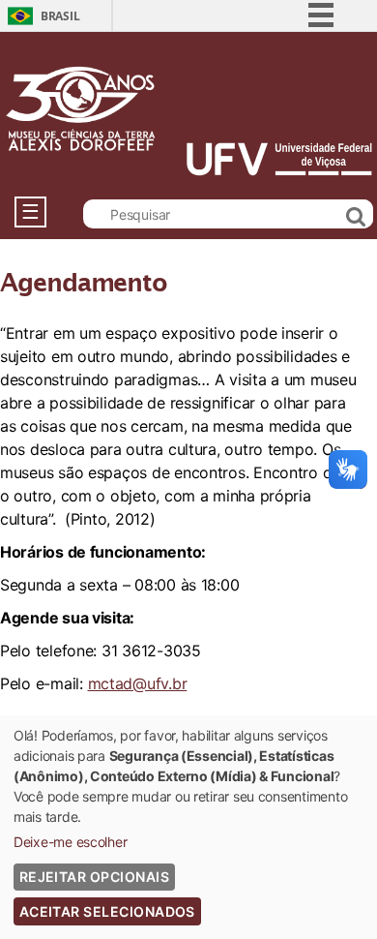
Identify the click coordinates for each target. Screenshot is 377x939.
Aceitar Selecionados (107, 911)
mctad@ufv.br (138, 683)
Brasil (60, 16)
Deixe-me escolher (70, 841)
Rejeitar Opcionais (94, 876)
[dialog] (188, 827)
